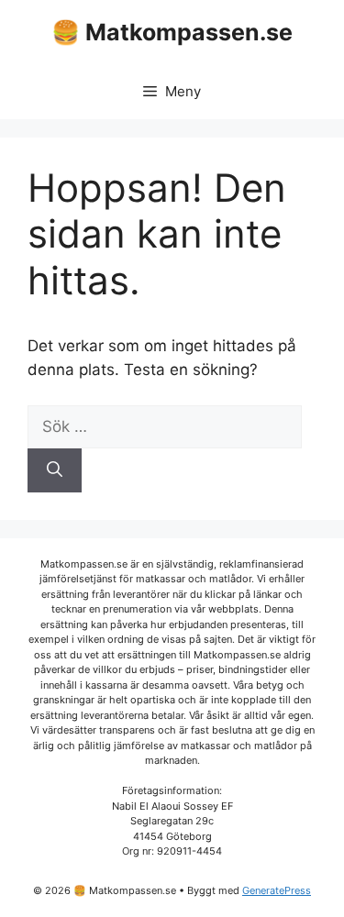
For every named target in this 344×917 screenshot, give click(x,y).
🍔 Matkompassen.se (172, 32)
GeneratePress (276, 890)
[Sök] (55, 470)
